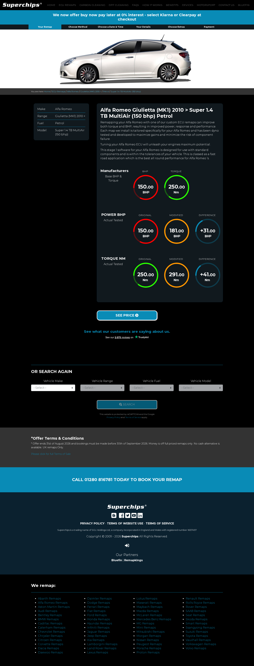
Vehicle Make (53, 381)
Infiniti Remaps (98, 627)
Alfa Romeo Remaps (52, 602)
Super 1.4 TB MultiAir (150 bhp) (126, 91)
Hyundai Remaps (99, 623)
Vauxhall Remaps (198, 640)
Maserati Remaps (149, 602)
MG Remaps (145, 623)
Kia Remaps (95, 640)
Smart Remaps (196, 623)
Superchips (130, 536)
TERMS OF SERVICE (160, 523)
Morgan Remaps (149, 636)
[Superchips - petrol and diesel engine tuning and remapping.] (127, 507)
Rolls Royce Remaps (200, 602)
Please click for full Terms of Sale (51, 454)
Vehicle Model (201, 381)
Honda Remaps (98, 619)
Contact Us (226, 5)
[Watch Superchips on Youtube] (133, 516)
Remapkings (133, 560)
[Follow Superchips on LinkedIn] (140, 516)
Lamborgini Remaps (102, 644)
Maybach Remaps (149, 606)
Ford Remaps (97, 615)
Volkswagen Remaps (201, 644)
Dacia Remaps (48, 648)
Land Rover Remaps (101, 648)
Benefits (172, 5)
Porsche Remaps (149, 648)
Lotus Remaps (147, 598)
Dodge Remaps (98, 602)
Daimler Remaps (99, 598)
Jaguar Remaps (98, 631)
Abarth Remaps (49, 598)
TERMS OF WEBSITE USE (125, 523)
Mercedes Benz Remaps (154, 619)
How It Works (152, 5)
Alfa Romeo (73, 91)
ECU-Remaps (58, 91)
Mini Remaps (146, 627)
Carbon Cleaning (92, 5)
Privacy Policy (113, 417)
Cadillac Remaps (50, 623)
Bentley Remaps (50, 615)
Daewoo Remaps (50, 652)
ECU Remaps (67, 5)
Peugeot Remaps (149, 644)
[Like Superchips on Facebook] (121, 516)
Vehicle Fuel (151, 381)
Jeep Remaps (97, 636)
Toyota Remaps (197, 636)
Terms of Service (133, 417)
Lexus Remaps (97, 652)
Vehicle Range (102, 381)
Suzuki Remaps (197, 631)
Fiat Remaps (96, 611)
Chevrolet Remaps (51, 631)
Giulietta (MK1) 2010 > (90, 91)
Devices (187, 5)
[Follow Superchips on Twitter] (127, 516)
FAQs (135, 5)
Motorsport (206, 5)
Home (51, 5)
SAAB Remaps (196, 611)
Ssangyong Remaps (200, 627)
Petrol (106, 91)
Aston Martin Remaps (54, 606)
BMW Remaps (48, 619)
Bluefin (244, 5)
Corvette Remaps (50, 644)
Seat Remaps (195, 615)
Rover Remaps (196, 606)
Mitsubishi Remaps (150, 631)
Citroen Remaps (50, 640)
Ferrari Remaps (98, 606)
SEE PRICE (125, 315)
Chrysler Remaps (50, 636)
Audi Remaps (47, 611)
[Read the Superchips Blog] (113, 516)
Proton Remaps (148, 652)
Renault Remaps (198, 598)
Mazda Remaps (148, 611)
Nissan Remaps (148, 640)
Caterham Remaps (51, 627)
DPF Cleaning (119, 5)
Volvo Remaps (196, 648)
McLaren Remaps (149, 615)
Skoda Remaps (196, 619)
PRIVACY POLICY (92, 523)
